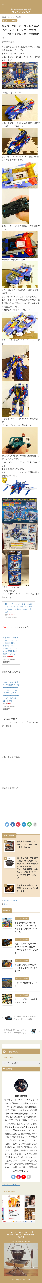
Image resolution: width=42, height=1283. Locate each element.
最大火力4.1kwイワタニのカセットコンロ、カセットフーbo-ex (27, 844)
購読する (8, 1069)
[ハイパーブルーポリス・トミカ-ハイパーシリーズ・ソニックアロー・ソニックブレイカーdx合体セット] (24, 824)
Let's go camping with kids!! (21, 1241)
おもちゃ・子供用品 (10, 901)
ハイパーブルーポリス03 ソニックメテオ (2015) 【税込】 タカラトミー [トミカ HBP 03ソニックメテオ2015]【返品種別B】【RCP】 (10, 646)
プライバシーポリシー (11, 1185)
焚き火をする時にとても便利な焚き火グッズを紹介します (27, 888)
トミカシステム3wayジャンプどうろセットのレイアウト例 (26, 968)
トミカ (13, 904)
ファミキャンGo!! (21, 12)
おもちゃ (7, 904)
